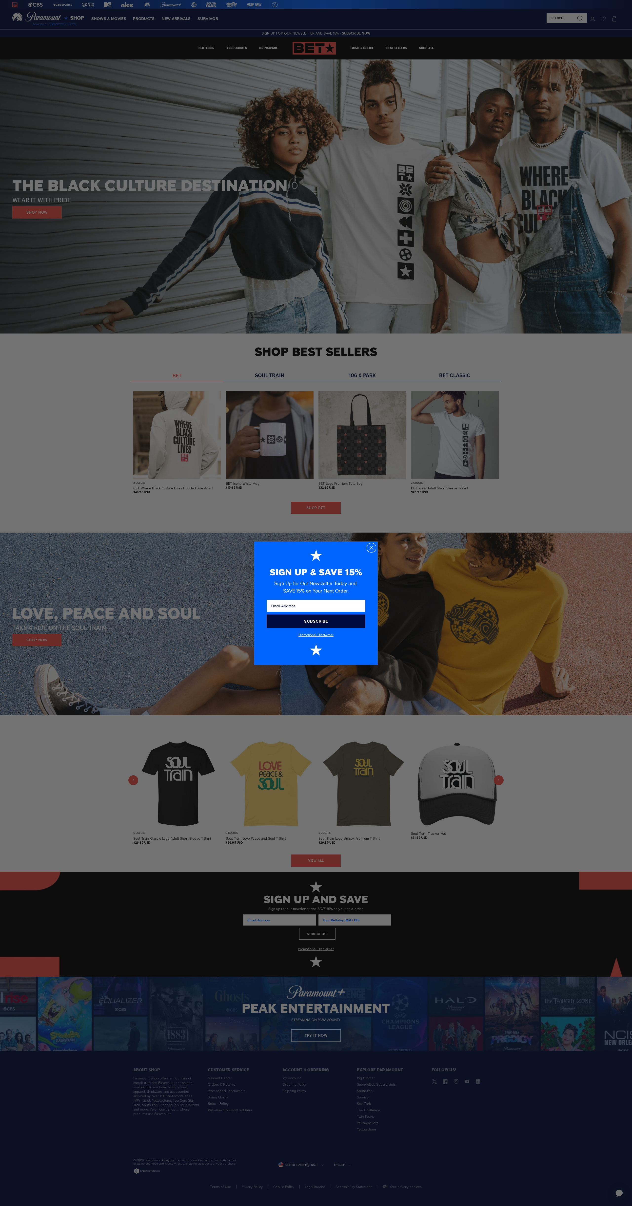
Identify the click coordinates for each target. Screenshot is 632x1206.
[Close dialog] (371, 547)
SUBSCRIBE (316, 621)
